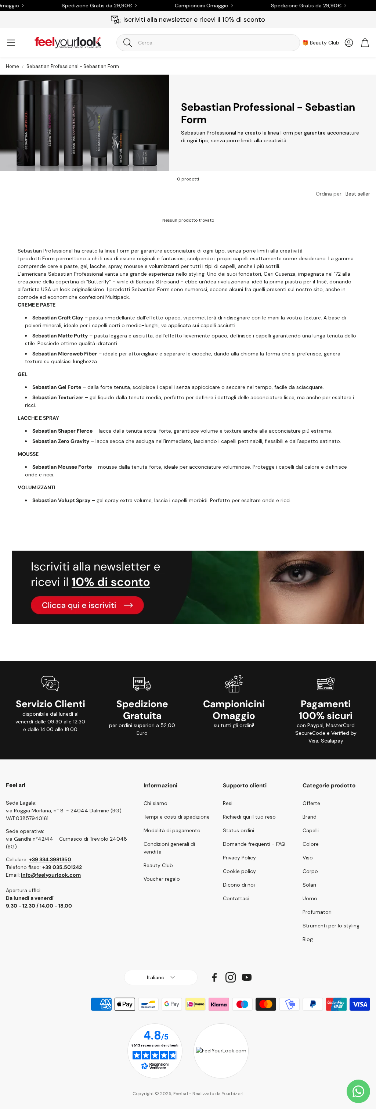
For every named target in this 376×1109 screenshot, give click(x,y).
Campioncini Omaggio (190, 5)
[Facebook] (214, 977)
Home (12, 66)
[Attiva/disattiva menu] (11, 42)
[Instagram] (230, 977)
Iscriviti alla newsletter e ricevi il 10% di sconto (194, 19)
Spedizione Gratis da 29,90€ (85, 5)
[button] (208, 43)
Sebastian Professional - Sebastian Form (72, 66)
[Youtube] (247, 977)
